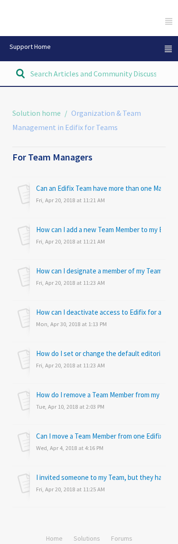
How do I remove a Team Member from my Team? (98, 394)
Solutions (87, 538)
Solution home (37, 113)
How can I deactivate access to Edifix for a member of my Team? (98, 312)
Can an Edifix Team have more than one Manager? (98, 188)
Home (54, 538)
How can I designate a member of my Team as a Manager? (98, 270)
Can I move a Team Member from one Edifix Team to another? (98, 436)
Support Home (30, 46)
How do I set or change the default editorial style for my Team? (98, 353)
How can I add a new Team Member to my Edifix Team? (98, 229)
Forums (121, 538)
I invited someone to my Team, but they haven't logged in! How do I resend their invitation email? (98, 477)
